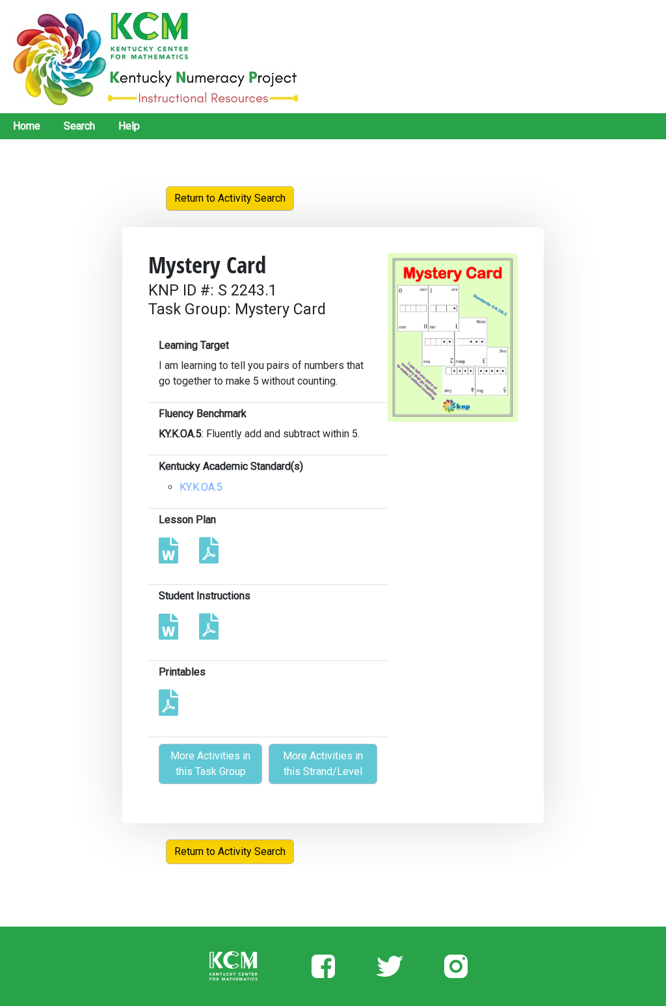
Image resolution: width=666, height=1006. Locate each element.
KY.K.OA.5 (201, 487)
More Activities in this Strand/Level (323, 764)
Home (26, 126)
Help (129, 126)
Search (79, 126)
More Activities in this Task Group (210, 764)
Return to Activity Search (230, 198)
